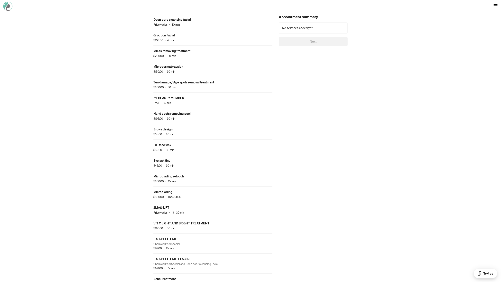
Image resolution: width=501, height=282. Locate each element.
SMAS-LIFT (161, 207)
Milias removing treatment (171, 51)
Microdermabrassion (168, 66)
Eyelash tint (161, 160)
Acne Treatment (164, 279)
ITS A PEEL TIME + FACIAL (171, 259)
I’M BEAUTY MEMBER (168, 98)
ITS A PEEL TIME (165, 239)
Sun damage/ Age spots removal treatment (183, 82)
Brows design (163, 129)
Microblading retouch (168, 176)
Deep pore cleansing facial (172, 19)
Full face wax (162, 145)
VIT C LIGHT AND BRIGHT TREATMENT (181, 223)
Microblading (162, 192)
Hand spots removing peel (172, 113)
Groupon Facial (164, 35)
